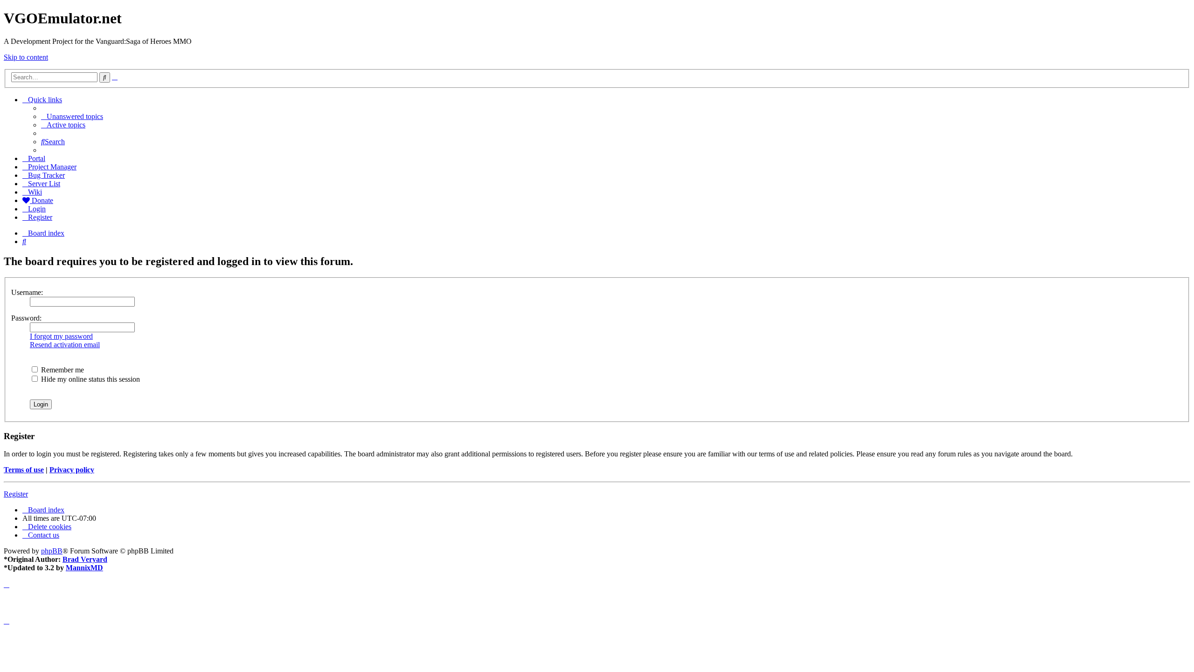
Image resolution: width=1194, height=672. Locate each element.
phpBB (51, 551)
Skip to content (26, 57)
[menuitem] (72, 116)
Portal (36, 158)
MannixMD (84, 568)
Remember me (61, 370)
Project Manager (52, 167)
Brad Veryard (84, 559)
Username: (27, 292)
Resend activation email (65, 345)
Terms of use (24, 470)
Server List (44, 184)
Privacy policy (71, 470)
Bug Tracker (46, 175)
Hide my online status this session (89, 379)
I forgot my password (61, 336)
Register (16, 494)
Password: (26, 318)
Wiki (35, 192)
